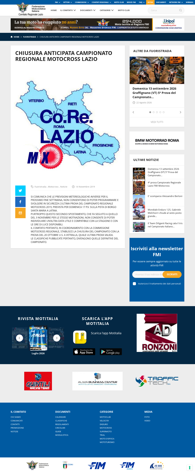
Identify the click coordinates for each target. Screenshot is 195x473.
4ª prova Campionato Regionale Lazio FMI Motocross (164, 184)
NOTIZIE (14, 431)
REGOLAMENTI (62, 424)
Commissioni (80, 2)
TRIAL (102, 435)
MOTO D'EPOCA (107, 438)
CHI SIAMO (16, 417)
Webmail (189, 2)
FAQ (140, 2)
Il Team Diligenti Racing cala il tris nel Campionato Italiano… (165, 225)
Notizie (63, 186)
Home (54, 10)
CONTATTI (15, 424)
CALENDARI (60, 417)
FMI (56, 2)
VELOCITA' (104, 420)
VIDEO (147, 420)
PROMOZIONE (17, 427)
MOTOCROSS (106, 427)
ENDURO (104, 424)
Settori (66, 2)
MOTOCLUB (105, 417)
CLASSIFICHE (61, 420)
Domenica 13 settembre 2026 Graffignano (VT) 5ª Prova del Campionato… (154, 92)
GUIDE (58, 431)
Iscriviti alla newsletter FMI (157, 251)
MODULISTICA (61, 435)
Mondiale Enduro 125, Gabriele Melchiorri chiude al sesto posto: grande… (165, 213)
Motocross (53, 186)
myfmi (150, 2)
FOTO (147, 417)
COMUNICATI (17, 420)
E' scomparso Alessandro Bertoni (165, 196)
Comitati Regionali (100, 2)
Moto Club (119, 2)
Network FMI (175, 2)
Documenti (161, 2)
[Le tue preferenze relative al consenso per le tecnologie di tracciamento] (190, 468)
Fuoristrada (29, 37)
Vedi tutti (157, 122)
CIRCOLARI (60, 427)
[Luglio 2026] (38, 338)
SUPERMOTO (106, 431)
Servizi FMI (131, 2)
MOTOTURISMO (107, 442)
